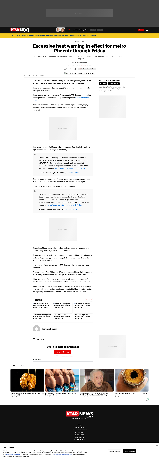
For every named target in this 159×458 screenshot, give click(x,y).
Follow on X (79, 432)
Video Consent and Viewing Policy (63, 454)
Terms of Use (9, 454)
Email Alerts (79, 435)
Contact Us (79, 425)
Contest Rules (79, 427)
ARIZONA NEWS (79, 41)
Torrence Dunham (50, 329)
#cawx (62, 168)
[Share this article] (70, 69)
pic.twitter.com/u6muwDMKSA (70, 205)
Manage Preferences (114, 451)
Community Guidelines (67, 356)
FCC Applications (79, 440)
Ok (157, 445)
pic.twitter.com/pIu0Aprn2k (76, 168)
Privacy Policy (17, 454)
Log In (141, 30)
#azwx (57, 168)
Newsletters (114, 83)
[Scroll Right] (91, 299)
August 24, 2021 (72, 173)
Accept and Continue (129, 451)
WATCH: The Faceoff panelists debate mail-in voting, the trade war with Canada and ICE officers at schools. (54, 35)
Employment (79, 437)
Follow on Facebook (80, 430)
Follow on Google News (88, 69)
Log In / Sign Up (63, 352)
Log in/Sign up (103, 87)
